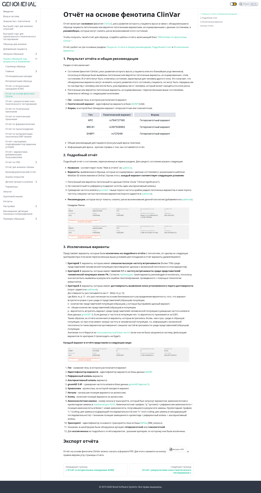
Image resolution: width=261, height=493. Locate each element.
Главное (9, 71)
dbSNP (134, 103)
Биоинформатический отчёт (20, 171)
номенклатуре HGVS (104, 404)
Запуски (7, 191)
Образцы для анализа (15, 44)
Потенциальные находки (18, 76)
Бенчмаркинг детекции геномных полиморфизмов (17, 212)
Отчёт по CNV (12, 162)
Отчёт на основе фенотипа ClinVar (19, 95)
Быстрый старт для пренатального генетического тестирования (19, 36)
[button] (233, 4)
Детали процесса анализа (19, 181)
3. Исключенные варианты (211, 22)
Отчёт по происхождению (19, 128)
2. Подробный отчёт (208, 18)
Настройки (9, 206)
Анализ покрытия (14, 176)
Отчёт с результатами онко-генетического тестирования (21, 102)
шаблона (127, 167)
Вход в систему (11, 16)
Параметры (11, 186)
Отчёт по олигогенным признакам (17, 118)
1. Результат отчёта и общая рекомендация (218, 14)
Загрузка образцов (13, 53)
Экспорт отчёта (206, 25)
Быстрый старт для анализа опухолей (18, 27)
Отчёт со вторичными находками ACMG (17, 87)
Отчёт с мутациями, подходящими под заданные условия (20, 144)
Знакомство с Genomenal (16, 21)
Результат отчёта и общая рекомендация (129, 47)
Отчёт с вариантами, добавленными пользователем (16, 154)
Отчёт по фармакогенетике (20, 124)
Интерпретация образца (18, 81)
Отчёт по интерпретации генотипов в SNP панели (18, 135)
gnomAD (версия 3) (139, 384)
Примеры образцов (13, 218)
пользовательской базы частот (113, 332)
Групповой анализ (13, 196)
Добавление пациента (15, 48)
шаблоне (146, 193)
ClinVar (107, 23)
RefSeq (143, 422)
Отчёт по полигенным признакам (17, 110)
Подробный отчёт (161, 47)
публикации (126, 274)
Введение (8, 11)
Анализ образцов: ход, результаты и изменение (16, 60)
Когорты (7, 201)
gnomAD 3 (104, 190)
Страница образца (15, 66)
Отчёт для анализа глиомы (19, 167)
